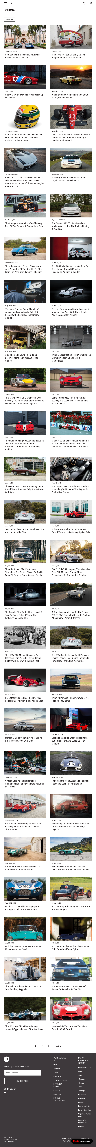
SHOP (56, 1072)
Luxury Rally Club (84, 1110)
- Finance (81, 1079)
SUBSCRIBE (23, 1081)
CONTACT (57, 1076)
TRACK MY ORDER (60, 1080)
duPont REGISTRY (85, 1067)
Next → (58, 1046)
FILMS (56, 1065)
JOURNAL (57, 1069)
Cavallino (81, 1102)
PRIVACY (57, 1090)
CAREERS (57, 1094)
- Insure (81, 1083)
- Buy (80, 1071)
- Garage (81, 1091)
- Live (80, 1087)
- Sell (80, 1075)
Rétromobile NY (84, 1106)
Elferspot (81, 1126)
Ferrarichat (82, 1095)
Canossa (81, 1098)
